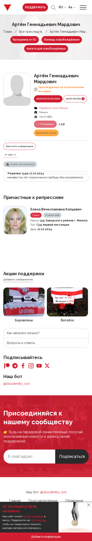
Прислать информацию (19, 146)
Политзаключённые (42, 500)
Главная (9, 31)
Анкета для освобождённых (46, 48)
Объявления (74, 500)
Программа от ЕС (24, 39)
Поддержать (35, 7)
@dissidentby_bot (16, 383)
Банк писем (75, 98)
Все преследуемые (33, 31)
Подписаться (72, 456)
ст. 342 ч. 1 (10, 154)
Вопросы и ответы (21, 343)
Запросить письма (48, 98)
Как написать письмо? (23, 333)
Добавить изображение (18, 279)
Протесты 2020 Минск (53, 108)
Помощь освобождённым (61, 39)
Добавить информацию (46, 536)
